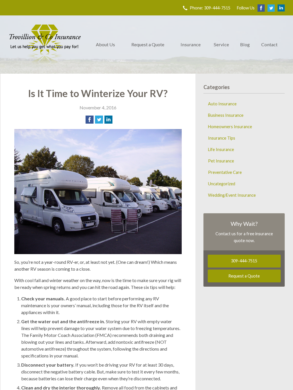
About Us (105, 44)
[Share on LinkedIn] (108, 120)
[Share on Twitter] (99, 120)
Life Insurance (221, 149)
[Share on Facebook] (90, 120)
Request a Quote (147, 44)
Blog (245, 44)
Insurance (191, 44)
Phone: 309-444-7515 (210, 7)
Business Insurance (225, 115)
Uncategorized (221, 183)
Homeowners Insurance (230, 126)
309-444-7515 (244, 260)
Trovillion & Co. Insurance (45, 45)
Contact (269, 44)
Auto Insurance (222, 103)
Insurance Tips (221, 138)
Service (221, 44)
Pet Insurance (221, 160)
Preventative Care (225, 172)
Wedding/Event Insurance (232, 195)
